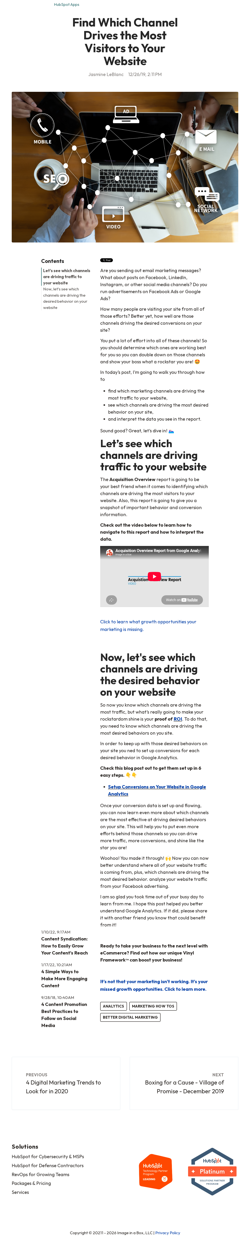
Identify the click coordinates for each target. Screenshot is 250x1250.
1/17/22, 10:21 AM (56, 964)
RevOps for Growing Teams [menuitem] (40, 1174)
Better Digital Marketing (130, 1017)
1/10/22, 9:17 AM (56, 931)
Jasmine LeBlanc (106, 74)
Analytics (113, 1006)
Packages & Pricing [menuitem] (31, 1183)
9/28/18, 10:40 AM (57, 997)
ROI (178, 719)
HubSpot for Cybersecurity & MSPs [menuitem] (48, 1156)
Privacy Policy (167, 1232)
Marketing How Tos (153, 1006)
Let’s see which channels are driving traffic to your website (66, 276)
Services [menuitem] (20, 1192)
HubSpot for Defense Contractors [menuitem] (48, 1165)
